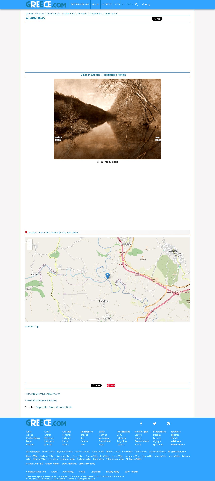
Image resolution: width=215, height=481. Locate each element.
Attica (29, 431)
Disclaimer (96, 471)
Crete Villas (98, 459)
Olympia (157, 441)
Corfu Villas (174, 456)
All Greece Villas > (134, 459)
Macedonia (69, 13)
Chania (47, 434)
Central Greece (33, 438)
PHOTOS (127, 4)
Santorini (66, 434)
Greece (30, 13)
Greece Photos (52, 463)
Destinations (54, 13)
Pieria (101, 444)
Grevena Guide (64, 407)
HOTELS (107, 4)
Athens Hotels (48, 451)
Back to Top (32, 326)
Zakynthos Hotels (157, 451)
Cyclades (66, 431)
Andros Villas (92, 456)
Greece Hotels (33, 451)
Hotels (82, 471)
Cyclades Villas (84, 459)
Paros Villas (78, 456)
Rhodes (84, 434)
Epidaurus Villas (67, 459)
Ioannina (103, 434)
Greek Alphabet (69, 463)
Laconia (157, 438)
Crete (47, 431)
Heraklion (49, 438)
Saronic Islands (142, 441)
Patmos (84, 441)
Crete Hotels (98, 451)
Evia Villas (53, 459)
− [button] (30, 247)
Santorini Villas (63, 456)
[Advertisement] (107, 47)
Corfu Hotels (141, 451)
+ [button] (30, 242)
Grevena (82, 13)
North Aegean (141, 431)
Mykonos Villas (47, 456)
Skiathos (175, 434)
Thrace (174, 438)
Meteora (30, 444)
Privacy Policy (112, 471)
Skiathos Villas (39, 459)
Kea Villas (104, 456)
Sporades (176, 431)
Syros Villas (147, 456)
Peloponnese (159, 431)
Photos (40, 13)
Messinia (157, 434)
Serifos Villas (117, 456)
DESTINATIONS (80, 4)
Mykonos (66, 438)
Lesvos (138, 434)
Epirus (102, 431)
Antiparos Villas (132, 456)
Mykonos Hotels (65, 451)
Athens (29, 434)
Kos (82, 438)
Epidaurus (158, 444)
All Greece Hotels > (177, 451)
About (54, 471)
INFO (117, 4)
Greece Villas (32, 456)
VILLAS (95, 4)
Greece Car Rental (34, 463)
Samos (138, 438)
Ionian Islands (123, 431)
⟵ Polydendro (59, 138)
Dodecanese (87, 431)
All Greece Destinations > (178, 443)
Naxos (65, 444)
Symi (83, 444)
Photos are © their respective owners (80, 479)
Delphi (29, 441)
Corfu (119, 434)
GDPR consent (131, 471)
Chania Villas (161, 456)
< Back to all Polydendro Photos (42, 393)
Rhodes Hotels (113, 451)
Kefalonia (121, 438)
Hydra (138, 444)
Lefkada (120, 444)
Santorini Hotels (82, 451)
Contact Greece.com (36, 471)
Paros (65, 441)
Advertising (68, 471)
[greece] (46, 6)
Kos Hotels (127, 451)
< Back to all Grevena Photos (41, 400)
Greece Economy (87, 463)
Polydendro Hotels (114, 75)
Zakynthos (122, 441)
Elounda (48, 444)
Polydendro (96, 13)
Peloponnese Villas (115, 459)
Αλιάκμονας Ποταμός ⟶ (156, 138)
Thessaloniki (105, 441)
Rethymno (49, 441)
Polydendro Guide (45, 407)
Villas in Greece (90, 75)
